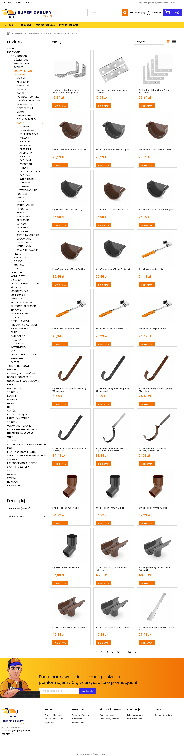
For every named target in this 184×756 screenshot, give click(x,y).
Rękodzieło (17, 287)
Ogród (18, 261)
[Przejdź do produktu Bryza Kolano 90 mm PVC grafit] (70, 547)
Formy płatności (107, 715)
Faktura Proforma (134, 719)
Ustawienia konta (80, 719)
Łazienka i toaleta (28, 97)
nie (9, 407)
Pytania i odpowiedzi (54, 719)
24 (129, 652)
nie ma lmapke (19, 328)
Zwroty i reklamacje (53, 715)
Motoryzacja (19, 291)
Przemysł (16, 298)
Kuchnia (22, 89)
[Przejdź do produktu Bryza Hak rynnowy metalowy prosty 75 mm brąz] (157, 368)
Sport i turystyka (22, 302)
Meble (17, 253)
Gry (13, 351)
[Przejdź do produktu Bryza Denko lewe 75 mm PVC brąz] (157, 129)
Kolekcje (16, 272)
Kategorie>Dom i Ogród (22, 463)
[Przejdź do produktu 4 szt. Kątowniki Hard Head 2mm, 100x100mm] (157, 69)
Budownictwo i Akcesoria (23, 72)
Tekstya (12, 422)
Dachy (20, 123)
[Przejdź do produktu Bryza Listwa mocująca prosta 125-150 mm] (157, 607)
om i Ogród (18, 336)
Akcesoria (25, 152)
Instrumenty (18, 347)
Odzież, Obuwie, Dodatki (25, 283)
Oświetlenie (21, 59)
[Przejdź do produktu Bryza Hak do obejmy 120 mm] (157, 249)
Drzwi (20, 197)
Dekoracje (14, 388)
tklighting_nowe (18, 366)
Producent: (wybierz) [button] (19, 508)
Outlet (11, 48)
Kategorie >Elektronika (22, 429)
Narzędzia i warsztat (20, 433)
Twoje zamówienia (80, 715)
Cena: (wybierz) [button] (17, 516)
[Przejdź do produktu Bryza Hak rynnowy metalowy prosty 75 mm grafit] (70, 428)
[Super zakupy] (13, 715)
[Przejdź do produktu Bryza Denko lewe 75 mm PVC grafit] (70, 189)
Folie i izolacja (28, 134)
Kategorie (13, 52)
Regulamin (50, 722)
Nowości (12, 481)
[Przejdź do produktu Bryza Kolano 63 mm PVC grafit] (114, 487)
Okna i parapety (26, 119)
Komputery (18, 276)
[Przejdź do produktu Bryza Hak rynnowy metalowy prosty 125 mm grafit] (114, 368)
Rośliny (18, 67)
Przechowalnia (78, 722)
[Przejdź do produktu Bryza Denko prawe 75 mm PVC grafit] (114, 249)
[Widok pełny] (174, 42)
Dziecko (16, 280)
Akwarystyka (19, 343)
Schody (21, 223)
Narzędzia (20, 257)
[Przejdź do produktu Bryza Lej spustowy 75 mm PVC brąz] (70, 607)
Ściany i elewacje (27, 250)
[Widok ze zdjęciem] (168, 42)
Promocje (13, 485)
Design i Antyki (20, 321)
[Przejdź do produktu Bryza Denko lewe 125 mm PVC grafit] (114, 129)
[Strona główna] (27, 13)
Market (11, 474)
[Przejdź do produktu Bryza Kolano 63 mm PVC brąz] (70, 487)
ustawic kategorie (19, 425)
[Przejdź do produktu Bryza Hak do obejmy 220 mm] (157, 308)
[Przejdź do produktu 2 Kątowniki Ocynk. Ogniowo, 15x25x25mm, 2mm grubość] (70, 69)
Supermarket (19, 295)
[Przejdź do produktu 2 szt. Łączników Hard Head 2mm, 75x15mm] (114, 69)
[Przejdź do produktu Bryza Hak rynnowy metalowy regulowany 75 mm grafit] (114, 428)
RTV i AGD (16, 268)
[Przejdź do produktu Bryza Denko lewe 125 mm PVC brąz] (70, 129)
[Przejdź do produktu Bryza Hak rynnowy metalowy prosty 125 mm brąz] (70, 368)
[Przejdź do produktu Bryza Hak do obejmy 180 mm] (114, 308)
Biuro (10, 384)
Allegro (16, 339)
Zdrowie (16, 309)
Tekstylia (13, 392)
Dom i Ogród (19, 56)
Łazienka (12, 399)
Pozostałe (23, 85)
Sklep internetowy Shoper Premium (92, 754)
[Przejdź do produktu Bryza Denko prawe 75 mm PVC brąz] (70, 249)
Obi (9, 470)
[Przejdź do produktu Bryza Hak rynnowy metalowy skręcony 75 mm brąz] (157, 428)
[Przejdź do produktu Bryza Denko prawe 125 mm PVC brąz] (114, 189)
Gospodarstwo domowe (23, 381)
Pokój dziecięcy (17, 414)
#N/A (10, 437)
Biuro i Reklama (20, 313)
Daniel (20, 93)
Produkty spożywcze (24, 324)
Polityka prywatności (136, 715)
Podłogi (22, 194)
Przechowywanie (18, 418)
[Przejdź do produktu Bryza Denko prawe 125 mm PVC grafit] (157, 189)
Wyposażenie (21, 63)
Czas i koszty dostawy (109, 719)
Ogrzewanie (24, 115)
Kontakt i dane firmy (163, 715)
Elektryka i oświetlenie (21, 452)
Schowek (156, 12)
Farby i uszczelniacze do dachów (30, 171)
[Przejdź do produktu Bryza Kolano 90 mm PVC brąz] (157, 487)
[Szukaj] (125, 12)
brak (14, 332)
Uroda (15, 317)
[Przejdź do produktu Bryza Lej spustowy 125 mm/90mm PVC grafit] (157, 547)
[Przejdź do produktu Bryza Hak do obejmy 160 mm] (70, 308)
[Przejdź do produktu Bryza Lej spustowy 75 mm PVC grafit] (114, 607)
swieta (11, 478)
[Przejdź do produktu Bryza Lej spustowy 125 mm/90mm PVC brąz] (114, 547)
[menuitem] (9, 25)
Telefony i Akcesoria (23, 306)
